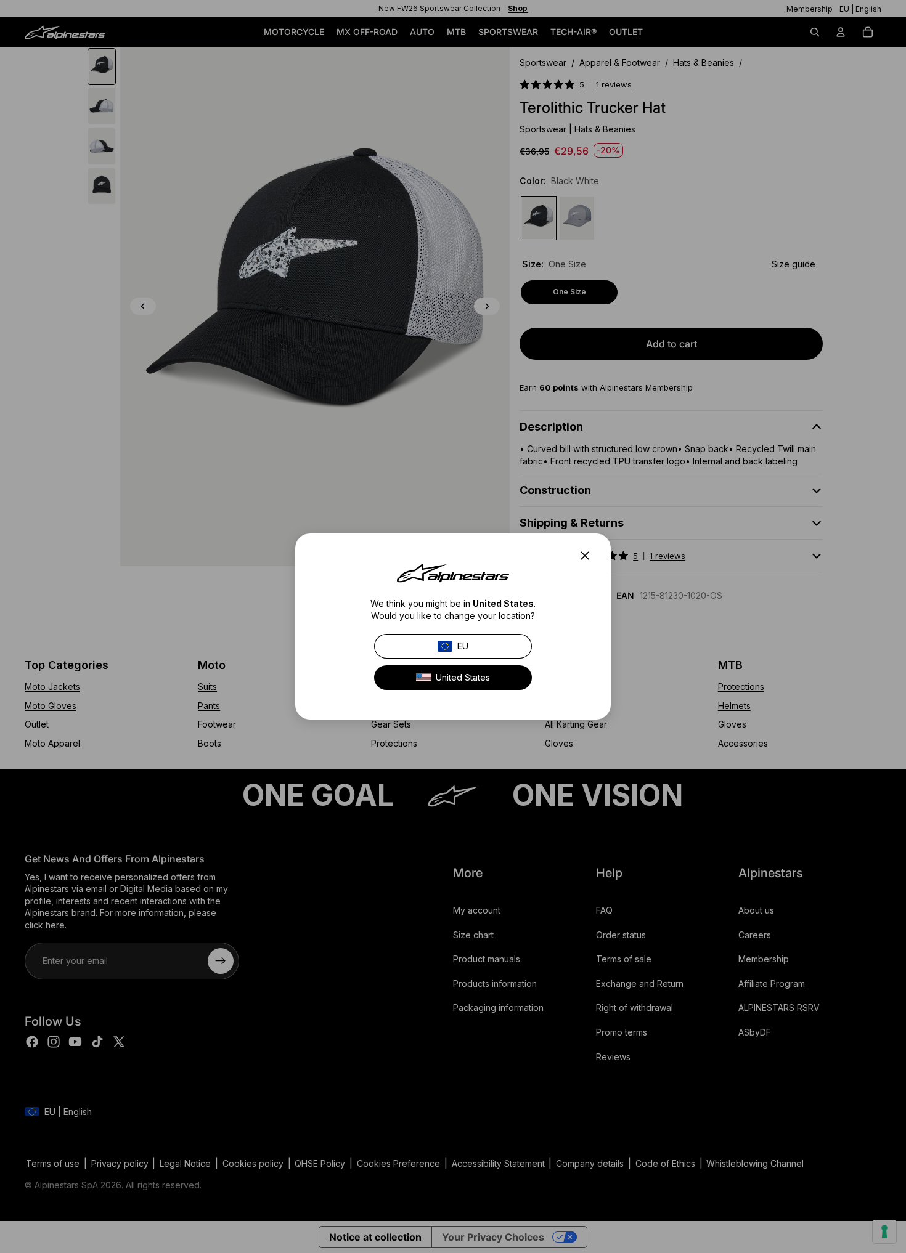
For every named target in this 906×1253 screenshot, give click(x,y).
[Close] (588, 555)
